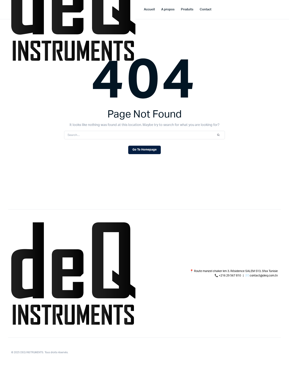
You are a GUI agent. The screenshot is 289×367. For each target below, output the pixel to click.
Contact (205, 9)
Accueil (149, 9)
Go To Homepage (144, 149)
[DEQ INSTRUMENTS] (73, 273)
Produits (187, 9)
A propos (168, 9)
